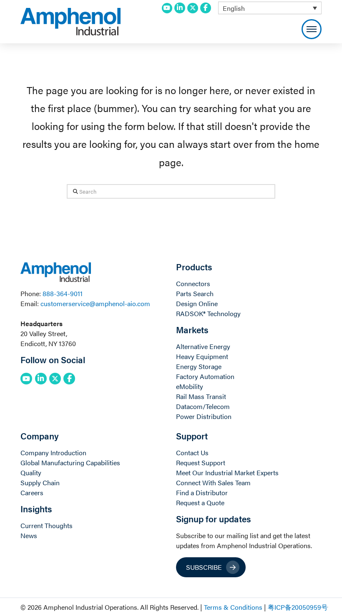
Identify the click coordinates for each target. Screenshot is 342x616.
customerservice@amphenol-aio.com (95, 303)
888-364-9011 (63, 293)
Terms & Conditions (233, 607)
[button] (312, 29)
